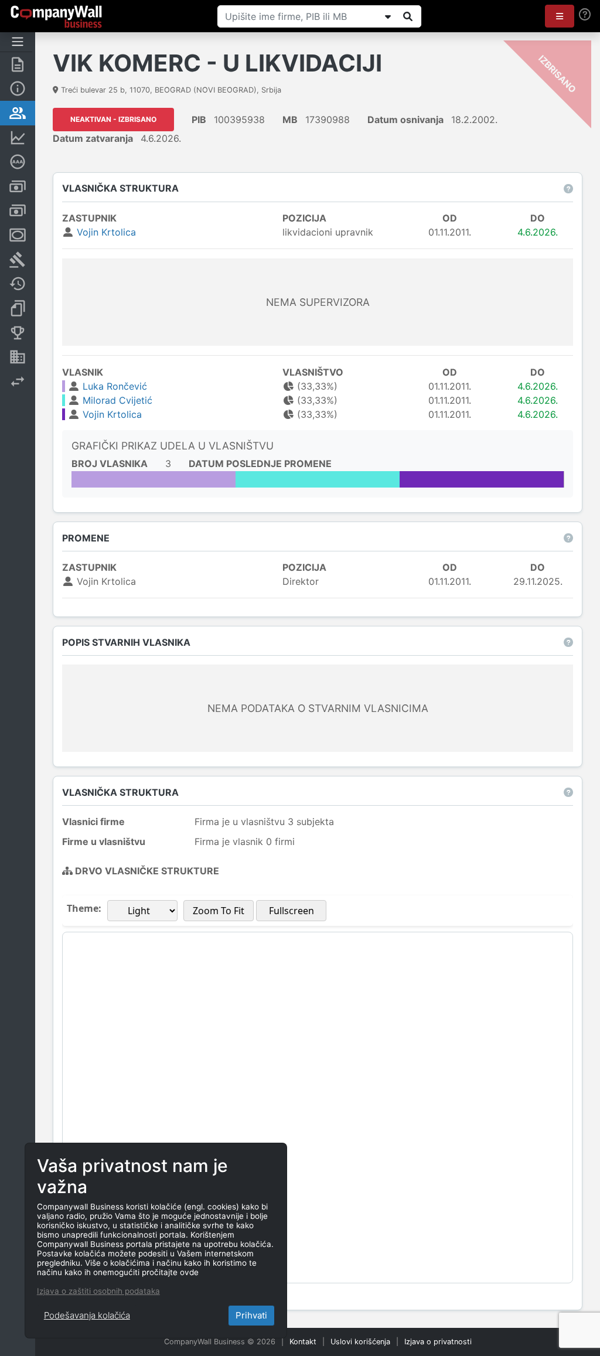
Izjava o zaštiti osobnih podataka (98, 1291)
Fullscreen (291, 910)
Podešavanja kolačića (87, 1315)
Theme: (84, 908)
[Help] (585, 14)
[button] (559, 16)
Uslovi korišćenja (360, 1341)
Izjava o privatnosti (438, 1341)
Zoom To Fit (218, 910)
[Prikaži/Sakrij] (388, 16)
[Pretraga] (407, 16)
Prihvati (251, 1315)
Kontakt (302, 1341)
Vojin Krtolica (106, 232)
